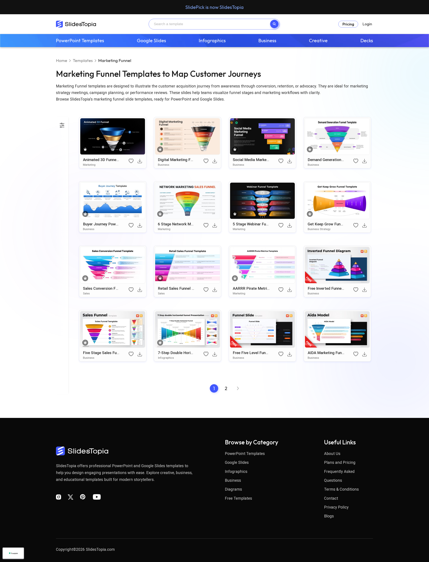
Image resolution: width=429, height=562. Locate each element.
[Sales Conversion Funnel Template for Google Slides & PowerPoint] (112, 265)
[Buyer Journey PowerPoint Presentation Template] (112, 201)
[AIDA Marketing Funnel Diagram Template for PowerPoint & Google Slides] (337, 330)
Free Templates (238, 498)
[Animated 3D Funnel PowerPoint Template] (112, 137)
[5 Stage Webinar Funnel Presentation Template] (262, 201)
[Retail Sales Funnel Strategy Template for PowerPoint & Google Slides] (187, 265)
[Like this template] (131, 161)
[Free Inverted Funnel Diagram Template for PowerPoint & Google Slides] (337, 265)
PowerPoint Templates (80, 40)
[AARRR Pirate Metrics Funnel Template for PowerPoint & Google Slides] (262, 265)
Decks (366, 40)
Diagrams (233, 489)
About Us (332, 453)
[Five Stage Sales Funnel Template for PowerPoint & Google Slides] (112, 330)
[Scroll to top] (409, 526)
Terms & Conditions (341, 489)
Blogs (329, 516)
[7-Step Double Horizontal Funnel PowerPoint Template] (187, 330)
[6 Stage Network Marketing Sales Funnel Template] (187, 201)
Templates (83, 60)
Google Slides (151, 40)
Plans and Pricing (339, 462)
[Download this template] (140, 162)
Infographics (212, 40)
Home (61, 60)
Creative (318, 40)
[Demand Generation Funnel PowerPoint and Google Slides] (337, 137)
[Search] (274, 24)
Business (267, 40)
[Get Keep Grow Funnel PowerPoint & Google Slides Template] (337, 201)
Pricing (348, 23)
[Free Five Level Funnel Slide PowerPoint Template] (262, 330)
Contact (331, 498)
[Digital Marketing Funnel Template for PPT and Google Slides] (187, 137)
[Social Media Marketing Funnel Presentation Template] (262, 137)
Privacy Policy (336, 507)
